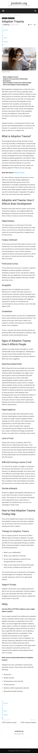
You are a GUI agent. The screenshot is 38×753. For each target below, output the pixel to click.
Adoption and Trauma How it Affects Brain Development (15, 80)
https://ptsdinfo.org (19, 734)
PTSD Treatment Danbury (28, 722)
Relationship (17, 15)
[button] (35, 10)
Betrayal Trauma (18, 172)
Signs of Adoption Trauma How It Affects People (17, 82)
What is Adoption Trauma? (10, 77)
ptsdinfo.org (7, 24)
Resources (9, 15)
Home (3, 15)
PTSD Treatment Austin (9, 722)
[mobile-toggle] (3, 10)
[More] (19, 45)
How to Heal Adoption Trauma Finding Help (15, 84)
